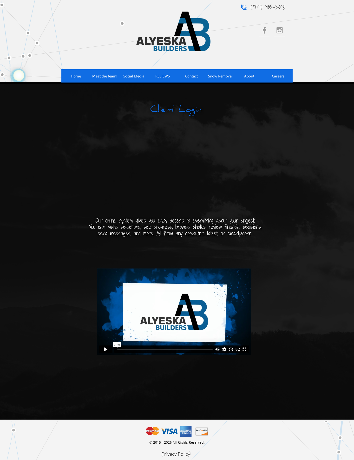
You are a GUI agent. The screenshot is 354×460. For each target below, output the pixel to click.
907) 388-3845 (269, 7)
